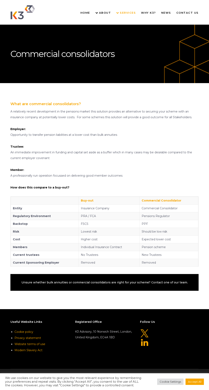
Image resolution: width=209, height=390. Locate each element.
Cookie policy (23, 332)
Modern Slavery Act (28, 350)
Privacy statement (27, 338)
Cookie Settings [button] (170, 381)
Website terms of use (29, 344)
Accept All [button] (194, 381)
